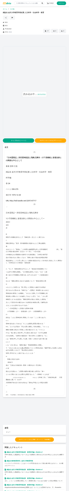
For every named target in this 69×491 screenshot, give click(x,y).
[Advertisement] (35, 41)
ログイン (61, 3)
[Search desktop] (42, 3)
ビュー (8, 432)
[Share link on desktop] (6, 18)
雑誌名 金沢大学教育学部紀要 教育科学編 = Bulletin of (24, 452)
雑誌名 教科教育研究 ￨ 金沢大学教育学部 (20, 461)
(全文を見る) (42, 94)
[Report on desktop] (12, 18)
